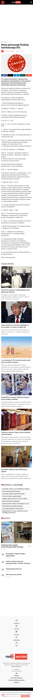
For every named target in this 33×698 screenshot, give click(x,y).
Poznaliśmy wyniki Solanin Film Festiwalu (13, 493)
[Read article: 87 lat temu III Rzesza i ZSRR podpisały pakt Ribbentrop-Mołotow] (16, 277)
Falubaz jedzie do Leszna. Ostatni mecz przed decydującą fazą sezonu (14, 511)
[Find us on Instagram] (16, 637)
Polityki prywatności (14, 696)
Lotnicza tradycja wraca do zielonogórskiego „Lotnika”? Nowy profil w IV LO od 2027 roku (19, 562)
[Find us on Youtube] (16, 631)
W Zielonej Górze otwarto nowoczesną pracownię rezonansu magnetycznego (12, 546)
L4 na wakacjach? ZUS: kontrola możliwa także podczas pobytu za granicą (16, 361)
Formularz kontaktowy (16, 678)
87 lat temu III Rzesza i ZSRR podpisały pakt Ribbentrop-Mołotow (15, 291)
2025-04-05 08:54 (20, 51)
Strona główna (4, 42)
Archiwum (16, 682)
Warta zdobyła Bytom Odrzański (11, 491)
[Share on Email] (29, 75)
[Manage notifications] (3, 695)
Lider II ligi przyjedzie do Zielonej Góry (12, 508)
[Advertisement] (16, 22)
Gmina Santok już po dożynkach (11, 501)
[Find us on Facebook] (16, 620)
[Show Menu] (31, 2)
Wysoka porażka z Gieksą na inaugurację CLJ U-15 (15, 503)
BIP (16, 673)
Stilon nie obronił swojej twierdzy (11, 496)
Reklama (16, 675)
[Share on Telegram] (16, 75)
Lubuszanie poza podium (14, 574)
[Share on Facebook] (4, 75)
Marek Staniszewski (9, 51)
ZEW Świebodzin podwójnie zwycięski (12, 506)
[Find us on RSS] (16, 642)
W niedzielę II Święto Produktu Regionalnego (15, 555)
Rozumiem (25, 696)
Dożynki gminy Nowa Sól (14, 569)
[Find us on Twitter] (16, 626)
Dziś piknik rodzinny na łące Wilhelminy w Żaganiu (14, 470)
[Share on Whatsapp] (23, 75)
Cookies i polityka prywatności (16, 680)
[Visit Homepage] (17, 2)
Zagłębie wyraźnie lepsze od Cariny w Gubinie (14, 498)
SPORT (10, 42)
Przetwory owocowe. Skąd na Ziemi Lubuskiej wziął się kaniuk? (15, 433)
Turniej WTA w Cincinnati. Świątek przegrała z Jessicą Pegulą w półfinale (15, 398)
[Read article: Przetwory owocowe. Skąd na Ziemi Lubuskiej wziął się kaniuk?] (16, 419)
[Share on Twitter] (10, 75)
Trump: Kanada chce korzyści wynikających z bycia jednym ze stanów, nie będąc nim (15, 326)
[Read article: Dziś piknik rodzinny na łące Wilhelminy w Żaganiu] (16, 456)
